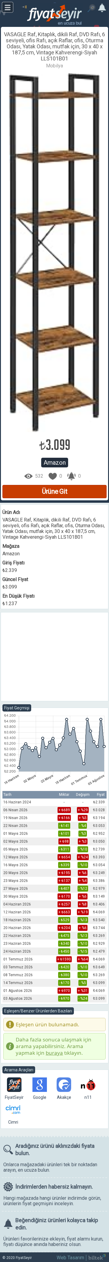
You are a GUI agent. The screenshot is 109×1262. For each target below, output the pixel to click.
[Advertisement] (54, 657)
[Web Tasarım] (97, 1258)
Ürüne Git (54, 491)
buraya (54, 1052)
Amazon (55, 462)
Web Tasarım (70, 1257)
